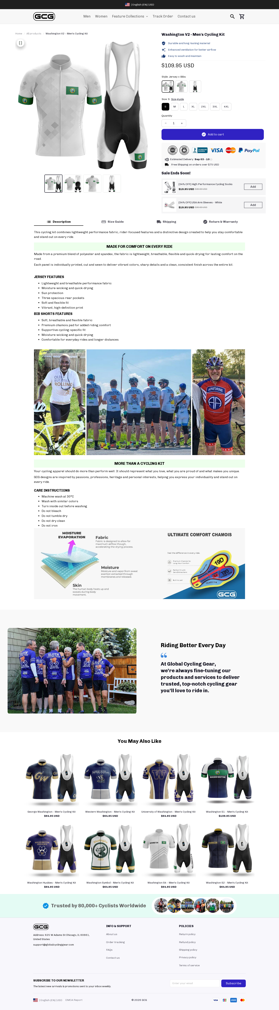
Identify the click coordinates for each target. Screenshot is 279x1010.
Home (18, 33)
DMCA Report (73, 1000)
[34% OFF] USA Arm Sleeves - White (200, 202)
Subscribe (233, 983)
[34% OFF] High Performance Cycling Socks (205, 184)
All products (33, 33)
